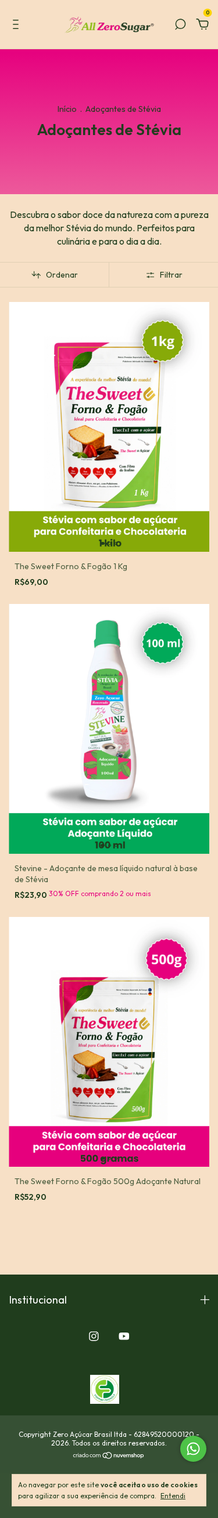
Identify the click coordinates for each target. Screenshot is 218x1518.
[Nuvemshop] (109, 1456)
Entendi (172, 1495)
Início (67, 109)
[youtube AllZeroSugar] (124, 1336)
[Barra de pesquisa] (180, 25)
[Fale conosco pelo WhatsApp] (193, 1449)
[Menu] (18, 25)
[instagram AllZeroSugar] (93, 1336)
